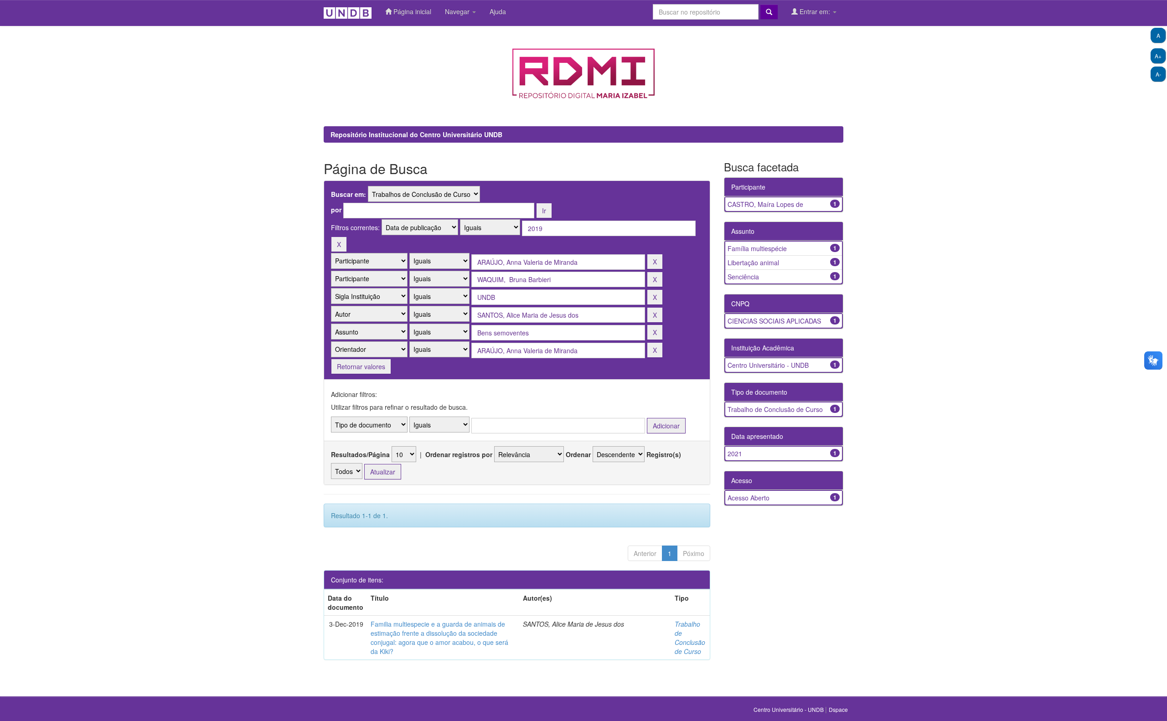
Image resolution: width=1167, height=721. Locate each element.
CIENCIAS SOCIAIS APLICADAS (774, 320)
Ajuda (498, 11)
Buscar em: (348, 194)
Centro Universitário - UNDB (768, 365)
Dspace (838, 709)
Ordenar (578, 454)
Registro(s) (663, 454)
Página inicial (411, 11)
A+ (1158, 56)
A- (1158, 74)
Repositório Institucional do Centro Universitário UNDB (416, 134)
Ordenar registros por (458, 454)
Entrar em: (815, 11)
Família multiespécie (757, 248)
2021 (735, 453)
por (336, 209)
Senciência (743, 276)
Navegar (458, 11)
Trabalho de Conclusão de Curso (690, 637)
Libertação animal (753, 262)
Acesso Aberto (748, 497)
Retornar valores (361, 366)
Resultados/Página (360, 454)
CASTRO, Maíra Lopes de (765, 204)
